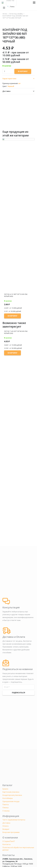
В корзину (23, 71)
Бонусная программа (10, 832)
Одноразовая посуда (10, 801)
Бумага (5, 789)
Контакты (6, 844)
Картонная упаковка (10, 792)
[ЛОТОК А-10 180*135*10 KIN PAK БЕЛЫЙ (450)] (18, 215)
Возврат (5, 829)
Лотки (4, 14)
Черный (11, 86)
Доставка (6, 823)
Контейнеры (7, 798)
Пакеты (5, 804)
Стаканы (5, 811)
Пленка (5, 807)
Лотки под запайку (16, 14)
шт (19, 83)
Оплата (5, 826)
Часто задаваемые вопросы (13, 820)
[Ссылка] (3, 3)
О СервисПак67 (8, 841)
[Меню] (34, 2)
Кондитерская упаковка (12, 795)
